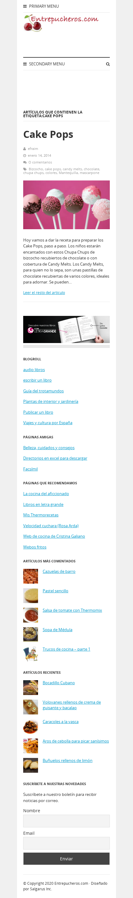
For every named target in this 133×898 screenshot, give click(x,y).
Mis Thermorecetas (40, 515)
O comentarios (40, 162)
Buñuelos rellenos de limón (67, 760)
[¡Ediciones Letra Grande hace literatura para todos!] (66, 341)
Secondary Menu (46, 64)
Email (29, 833)
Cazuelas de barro (59, 571)
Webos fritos (34, 547)
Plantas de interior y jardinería (50, 401)
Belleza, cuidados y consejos (49, 447)
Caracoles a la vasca (61, 721)
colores (51, 172)
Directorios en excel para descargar (55, 458)
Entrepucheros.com (71, 883)
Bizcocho (36, 169)
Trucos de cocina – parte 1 (66, 649)
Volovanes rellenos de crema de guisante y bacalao (72, 705)
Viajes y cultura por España (47, 422)
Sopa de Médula (57, 629)
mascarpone (89, 172)
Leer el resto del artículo (44, 292)
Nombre (31, 810)
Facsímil (30, 469)
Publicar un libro (38, 412)
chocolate (91, 169)
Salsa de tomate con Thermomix (72, 610)
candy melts (72, 169)
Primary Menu (43, 6)
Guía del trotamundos (43, 391)
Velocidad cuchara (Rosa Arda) (51, 525)
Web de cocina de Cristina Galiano (54, 536)
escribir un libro (37, 380)
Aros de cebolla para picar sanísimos (76, 741)
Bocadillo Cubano (59, 682)
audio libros (34, 369)
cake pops (53, 169)
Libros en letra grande (43, 504)
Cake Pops (48, 134)
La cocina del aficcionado (46, 493)
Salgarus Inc (40, 889)
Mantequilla (68, 172)
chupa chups (33, 172)
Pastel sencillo (55, 591)
